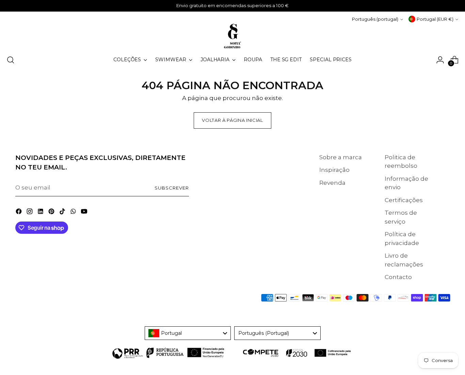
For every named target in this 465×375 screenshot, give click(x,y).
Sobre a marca (340, 157)
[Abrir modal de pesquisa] (10, 60)
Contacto (398, 277)
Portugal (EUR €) (435, 19)
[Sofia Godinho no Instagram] (30, 212)
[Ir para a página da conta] (440, 60)
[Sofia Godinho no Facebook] (19, 212)
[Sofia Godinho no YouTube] (85, 212)
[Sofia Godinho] (232, 36)
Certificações (404, 200)
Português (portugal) (375, 19)
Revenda (332, 182)
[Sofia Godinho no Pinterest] (52, 212)
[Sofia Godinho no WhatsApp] (74, 212)
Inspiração (334, 169)
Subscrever (172, 188)
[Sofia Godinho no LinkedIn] (41, 212)
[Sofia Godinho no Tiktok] (63, 212)
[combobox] (188, 333)
